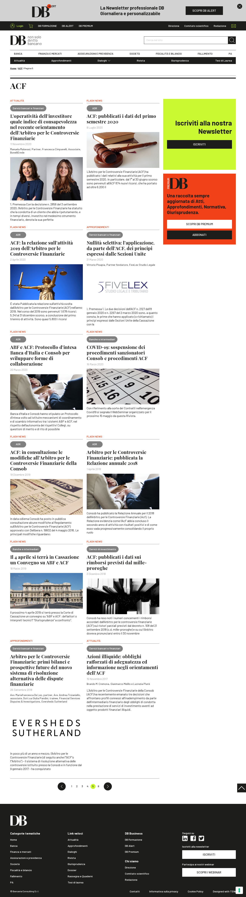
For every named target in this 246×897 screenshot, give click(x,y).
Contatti (135, 891)
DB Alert (68, 25)
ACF (20, 68)
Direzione (173, 25)
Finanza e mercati (20, 851)
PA (230, 53)
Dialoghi (102, 60)
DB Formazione (47, 25)
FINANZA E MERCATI (50, 53)
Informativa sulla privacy (163, 891)
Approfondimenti (61, 60)
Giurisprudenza (180, 60)
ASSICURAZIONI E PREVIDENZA (95, 53)
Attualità (19, 60)
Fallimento (16, 876)
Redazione (220, 25)
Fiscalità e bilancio (21, 870)
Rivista (141, 60)
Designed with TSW (224, 891)
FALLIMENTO (205, 53)
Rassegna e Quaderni (80, 876)
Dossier (72, 870)
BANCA (18, 53)
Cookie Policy (195, 891)
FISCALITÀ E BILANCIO (169, 53)
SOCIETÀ (135, 53)
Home (13, 68)
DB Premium (86, 25)
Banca (13, 845)
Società (15, 864)
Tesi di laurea (75, 882)
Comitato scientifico (196, 25)
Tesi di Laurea (223, 60)
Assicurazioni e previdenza (26, 857)
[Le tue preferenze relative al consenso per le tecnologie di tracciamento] (239, 890)
